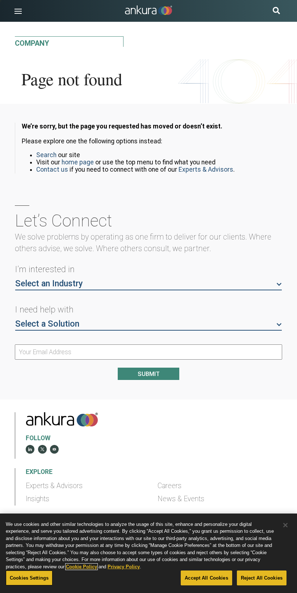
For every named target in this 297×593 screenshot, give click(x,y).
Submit (149, 373)
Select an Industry (49, 283)
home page (78, 162)
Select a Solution (47, 324)
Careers (169, 486)
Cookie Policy (81, 566)
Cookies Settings (29, 578)
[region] (148, 553)
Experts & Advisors (206, 169)
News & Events (181, 499)
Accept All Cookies (206, 578)
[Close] (285, 525)
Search (46, 155)
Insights (37, 499)
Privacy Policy (124, 566)
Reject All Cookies (262, 578)
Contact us (52, 169)
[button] (18, 11)
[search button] (276, 11)
